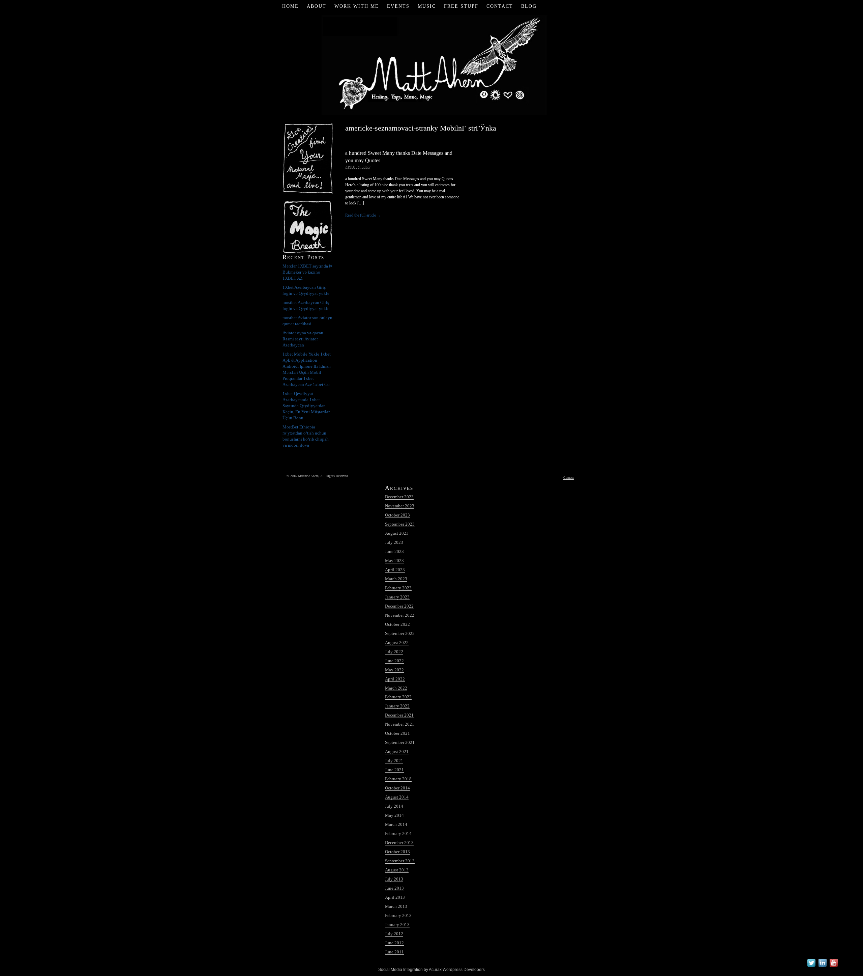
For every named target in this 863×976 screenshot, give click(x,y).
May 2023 (394, 560)
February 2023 (398, 587)
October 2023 (397, 515)
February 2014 (398, 833)
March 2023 (396, 578)
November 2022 (399, 615)
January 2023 (397, 596)
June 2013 (394, 888)
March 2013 (396, 906)
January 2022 (397, 705)
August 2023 (397, 533)
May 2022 (394, 669)
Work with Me (356, 6)
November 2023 (399, 505)
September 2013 (400, 860)
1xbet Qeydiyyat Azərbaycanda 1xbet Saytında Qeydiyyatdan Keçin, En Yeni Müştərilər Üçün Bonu (306, 405)
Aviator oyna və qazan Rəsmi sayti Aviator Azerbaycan (302, 338)
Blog (529, 6)
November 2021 (399, 724)
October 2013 (397, 851)
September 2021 (400, 742)
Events (398, 6)
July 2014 (394, 806)
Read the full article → (363, 215)
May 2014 (394, 815)
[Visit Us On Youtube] (833, 967)
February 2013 (398, 915)
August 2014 (397, 797)
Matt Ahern (431, 64)
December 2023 (399, 496)
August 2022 (397, 642)
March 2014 (396, 824)
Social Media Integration (400, 969)
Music (427, 6)
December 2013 (399, 842)
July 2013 (394, 879)
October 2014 (397, 787)
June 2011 (394, 951)
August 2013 (397, 869)
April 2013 (395, 897)
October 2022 (397, 624)
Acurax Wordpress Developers (457, 969)
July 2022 (394, 651)
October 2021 (397, 733)
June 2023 (394, 551)
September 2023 (400, 524)
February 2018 (398, 778)
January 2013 (397, 924)
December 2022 (399, 606)
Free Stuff (461, 6)
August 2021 (397, 751)
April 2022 (395, 678)
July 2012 (394, 933)
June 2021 (394, 769)
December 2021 (399, 715)
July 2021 (394, 760)
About (316, 6)
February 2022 (398, 696)
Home (290, 6)
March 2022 (396, 688)
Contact (499, 6)
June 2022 (394, 660)
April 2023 (395, 569)
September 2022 (400, 633)
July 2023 (394, 542)
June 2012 (394, 942)
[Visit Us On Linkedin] (822, 967)
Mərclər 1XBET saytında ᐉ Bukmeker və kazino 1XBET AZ (307, 272)
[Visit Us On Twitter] (811, 967)
